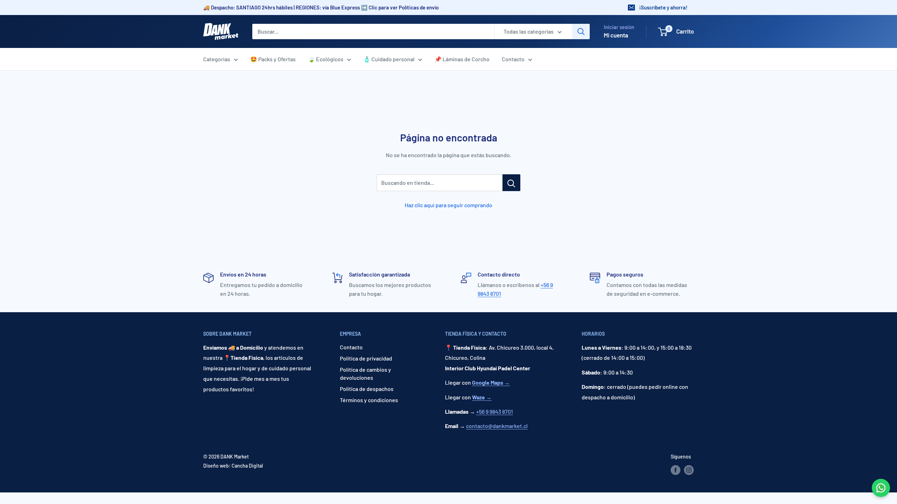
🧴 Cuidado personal (389, 59)
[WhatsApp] (881, 488)
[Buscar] (581, 31)
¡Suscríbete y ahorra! (663, 7)
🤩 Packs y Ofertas (273, 59)
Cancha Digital (247, 466)
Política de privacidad (366, 358)
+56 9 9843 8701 (494, 411)
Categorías (216, 59)
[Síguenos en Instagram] (689, 470)
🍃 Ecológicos (325, 59)
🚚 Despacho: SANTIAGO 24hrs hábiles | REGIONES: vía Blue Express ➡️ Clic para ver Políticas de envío (321, 7)
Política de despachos (366, 388)
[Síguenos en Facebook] (675, 470)
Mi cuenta (616, 34)
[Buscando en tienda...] (511, 182)
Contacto (513, 59)
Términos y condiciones (369, 400)
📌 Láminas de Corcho (461, 59)
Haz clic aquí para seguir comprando (448, 205)
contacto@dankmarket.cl (497, 425)
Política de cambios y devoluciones (365, 373)
